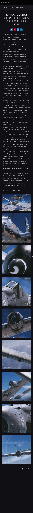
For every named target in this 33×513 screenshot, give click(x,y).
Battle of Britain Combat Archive (13, 7)
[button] (25, 469)
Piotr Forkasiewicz (5, 2)
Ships (29, 7)
